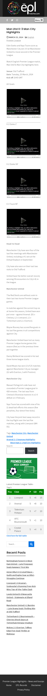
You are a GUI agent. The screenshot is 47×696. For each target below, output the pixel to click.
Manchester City (19, 433)
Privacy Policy (23, 689)
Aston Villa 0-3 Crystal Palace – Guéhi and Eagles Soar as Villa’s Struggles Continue (20, 575)
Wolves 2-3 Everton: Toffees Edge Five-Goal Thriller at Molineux (19, 630)
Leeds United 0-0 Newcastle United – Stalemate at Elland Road (19, 597)
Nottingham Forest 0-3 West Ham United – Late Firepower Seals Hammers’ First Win (20, 564)
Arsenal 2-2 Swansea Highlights (21, 439)
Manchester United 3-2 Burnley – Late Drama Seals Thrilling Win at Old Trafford (21, 608)
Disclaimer (36, 685)
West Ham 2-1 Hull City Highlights (25, 442)
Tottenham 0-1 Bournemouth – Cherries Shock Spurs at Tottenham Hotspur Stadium (21, 619)
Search (10, 445)
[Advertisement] (22, 653)
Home (8, 685)
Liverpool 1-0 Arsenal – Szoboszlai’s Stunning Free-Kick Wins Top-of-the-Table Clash (21, 586)
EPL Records (21, 685)
